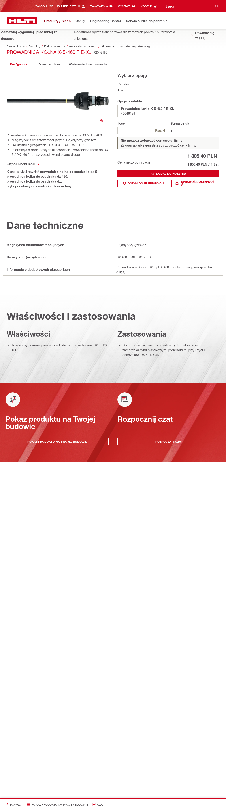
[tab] (18, 64)
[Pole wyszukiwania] (216, 6)
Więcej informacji (21, 164)
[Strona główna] (22, 20)
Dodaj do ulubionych (146, 183)
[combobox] (190, 6)
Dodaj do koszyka (171, 173)
